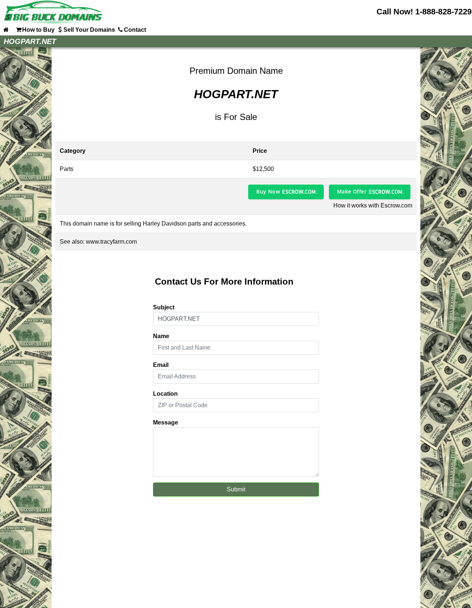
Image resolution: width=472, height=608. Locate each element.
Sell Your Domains (89, 30)
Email (161, 365)
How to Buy (38, 30)
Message (165, 422)
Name (161, 336)
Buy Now (268, 191)
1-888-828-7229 (443, 11)
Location (165, 394)
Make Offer (352, 191)
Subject (163, 307)
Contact (135, 30)
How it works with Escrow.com (372, 205)
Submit (236, 489)
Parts (66, 169)
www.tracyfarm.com (111, 241)
